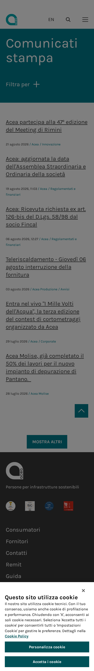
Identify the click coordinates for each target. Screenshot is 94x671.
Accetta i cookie (47, 661)
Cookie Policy (16, 636)
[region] (47, 626)
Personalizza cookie (47, 647)
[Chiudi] (83, 590)
